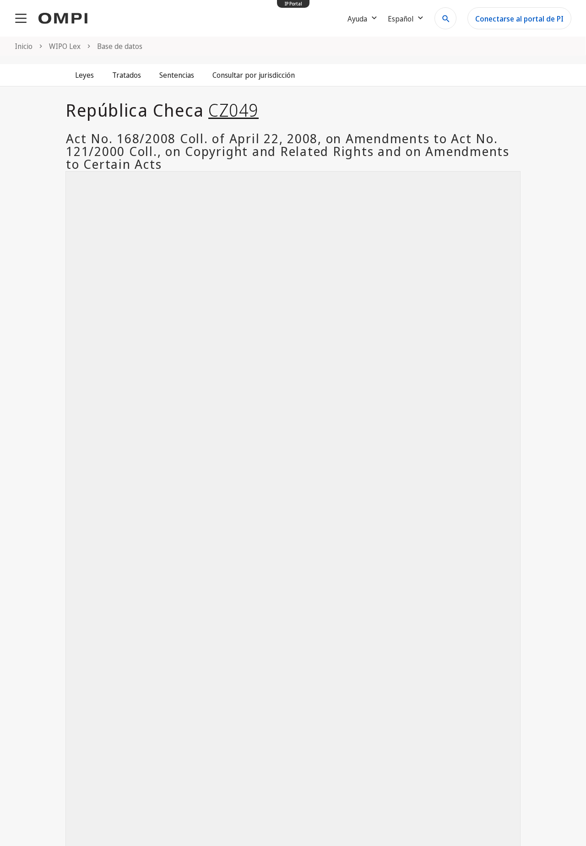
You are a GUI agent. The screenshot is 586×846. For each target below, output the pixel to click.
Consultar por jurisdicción (253, 75)
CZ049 (233, 110)
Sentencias (176, 75)
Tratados (126, 75)
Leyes (84, 75)
